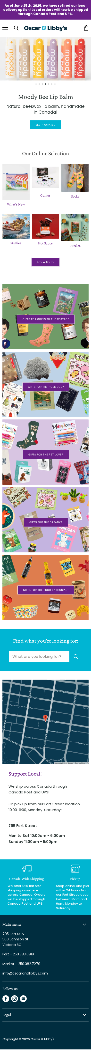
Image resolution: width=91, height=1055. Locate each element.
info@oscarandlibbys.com (25, 973)
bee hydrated (45, 124)
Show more (45, 262)
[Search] (75, 656)
